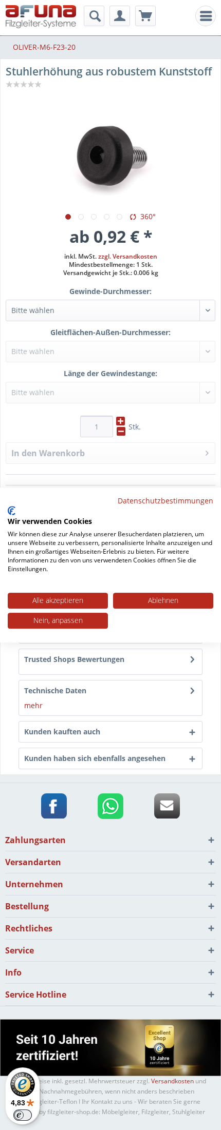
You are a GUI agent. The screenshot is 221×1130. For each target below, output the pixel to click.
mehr (33, 705)
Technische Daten (55, 690)
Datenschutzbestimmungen (165, 500)
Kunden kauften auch (62, 731)
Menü (208, 16)
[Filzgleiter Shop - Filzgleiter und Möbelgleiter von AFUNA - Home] (41, 16)
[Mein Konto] (119, 16)
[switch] (22, 1115)
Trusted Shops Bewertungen (74, 659)
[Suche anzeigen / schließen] (94, 16)
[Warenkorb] (145, 16)
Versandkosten (172, 1081)
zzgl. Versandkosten (127, 256)
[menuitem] (205, 16)
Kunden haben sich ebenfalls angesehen (94, 758)
